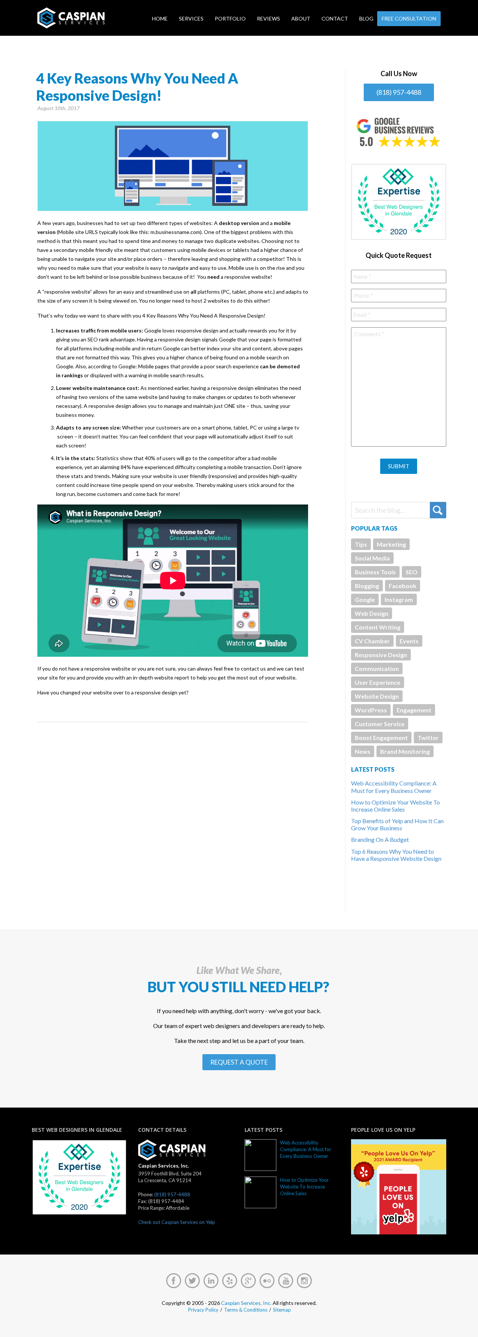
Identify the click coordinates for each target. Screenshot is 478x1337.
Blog (366, 18)
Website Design (377, 696)
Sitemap (282, 1310)
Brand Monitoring (405, 751)
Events (409, 640)
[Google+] (248, 1280)
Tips (361, 544)
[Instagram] (304, 1280)
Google (365, 599)
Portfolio (230, 18)
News (362, 751)
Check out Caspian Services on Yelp (176, 1222)
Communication (377, 668)
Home (160, 18)
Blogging (367, 585)
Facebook (402, 585)
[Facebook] (173, 1280)
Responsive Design (381, 654)
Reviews (268, 18)
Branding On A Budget (380, 839)
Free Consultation (409, 18)
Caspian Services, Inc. (246, 1303)
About (300, 18)
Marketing (391, 544)
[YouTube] (285, 1280)
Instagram (399, 599)
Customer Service (379, 723)
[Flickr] (267, 1280)
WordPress (371, 709)
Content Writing (377, 627)
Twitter (428, 737)
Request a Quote (239, 1062)
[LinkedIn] (211, 1280)
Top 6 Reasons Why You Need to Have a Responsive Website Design (396, 855)
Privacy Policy (203, 1310)
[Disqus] (172, 815)
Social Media (372, 558)
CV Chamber (372, 640)
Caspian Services (94, 18)
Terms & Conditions (245, 1310)
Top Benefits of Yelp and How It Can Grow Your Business (397, 824)
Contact (335, 18)
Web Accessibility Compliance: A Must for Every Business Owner (394, 787)
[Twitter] (192, 1280)
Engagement (414, 709)
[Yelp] (229, 1280)
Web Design (371, 613)
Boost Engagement (381, 737)
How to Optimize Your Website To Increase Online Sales (395, 806)
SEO (412, 571)
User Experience (377, 682)
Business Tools (375, 571)
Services (191, 18)
